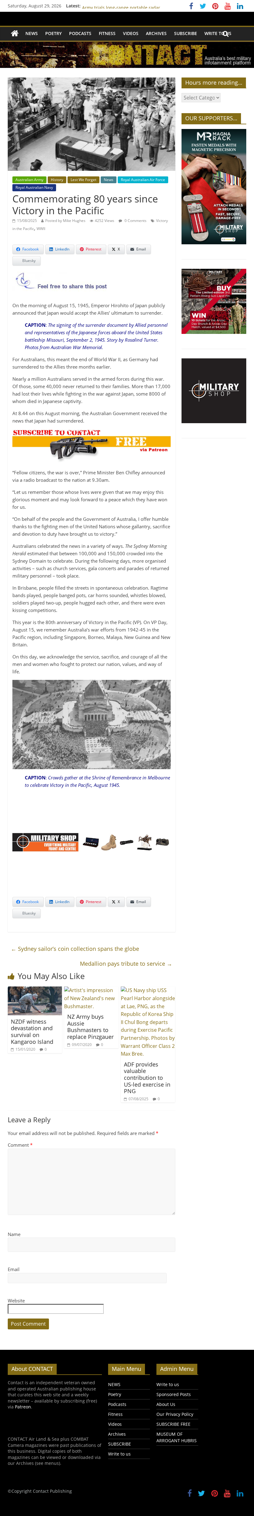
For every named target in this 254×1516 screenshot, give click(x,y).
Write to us (217, 33)
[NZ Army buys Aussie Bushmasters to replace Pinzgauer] (91, 990)
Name (14, 1234)
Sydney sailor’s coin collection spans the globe (75, 948)
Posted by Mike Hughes (65, 220)
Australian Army (29, 179)
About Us (165, 1404)
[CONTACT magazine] (15, 33)
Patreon (23, 1407)
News (108, 179)
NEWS (31, 33)
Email (14, 1269)
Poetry (53, 33)
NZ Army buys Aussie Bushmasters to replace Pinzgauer (90, 1026)
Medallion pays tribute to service (126, 963)
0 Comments (135, 220)
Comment (20, 1145)
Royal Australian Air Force (143, 179)
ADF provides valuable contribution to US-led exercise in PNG (147, 1078)
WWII (41, 228)
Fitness (107, 33)
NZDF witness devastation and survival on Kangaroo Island (32, 1031)
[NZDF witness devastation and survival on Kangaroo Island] (35, 990)
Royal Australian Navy (34, 187)
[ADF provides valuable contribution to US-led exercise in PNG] (148, 990)
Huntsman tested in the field (112, 6)
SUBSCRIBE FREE (173, 1424)
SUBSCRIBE (185, 33)
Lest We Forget (83, 179)
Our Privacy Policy (174, 1414)
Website (16, 1300)
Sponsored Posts (173, 1394)
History (57, 179)
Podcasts (80, 33)
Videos (130, 33)
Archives (156, 33)
